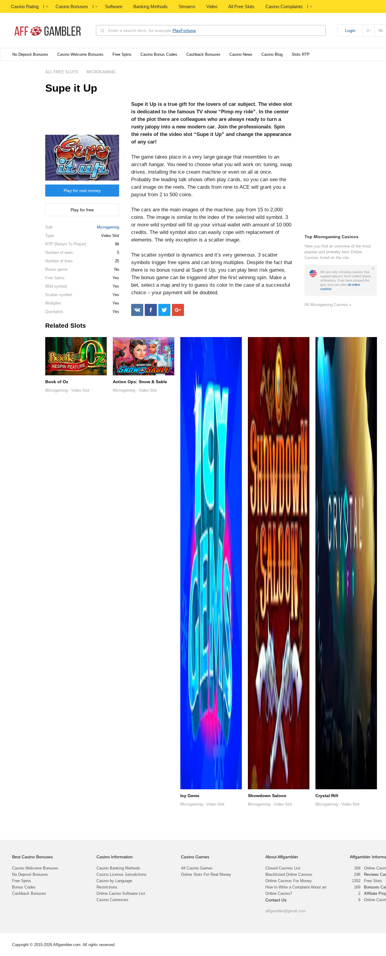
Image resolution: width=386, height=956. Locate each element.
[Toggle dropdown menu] (46, 6)
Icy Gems (189, 795)
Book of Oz (56, 381)
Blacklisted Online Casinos (288, 874)
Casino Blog (272, 54)
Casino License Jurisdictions (121, 874)
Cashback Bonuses (203, 54)
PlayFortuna (184, 30)
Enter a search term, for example (152, 30)
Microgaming (108, 227)
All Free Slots (241, 6)
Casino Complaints (284, 6)
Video (211, 6)
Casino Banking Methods (118, 868)
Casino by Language (114, 881)
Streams (187, 6)
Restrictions (106, 887)
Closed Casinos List (282, 868)
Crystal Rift (326, 795)
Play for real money (82, 190)
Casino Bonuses (71, 6)
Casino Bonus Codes (159, 54)
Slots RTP (301, 54)
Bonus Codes (24, 887)
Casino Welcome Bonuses (80, 54)
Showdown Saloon (267, 795)
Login (350, 30)
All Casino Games (197, 868)
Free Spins (121, 54)
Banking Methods (150, 6)
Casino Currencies (112, 900)
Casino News (240, 54)
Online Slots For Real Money (206, 874)
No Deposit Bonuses (30, 54)
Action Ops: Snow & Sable (140, 381)
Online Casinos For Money (288, 881)
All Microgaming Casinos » (328, 304)
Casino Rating (25, 6)
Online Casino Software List (120, 893)
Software (113, 6)
